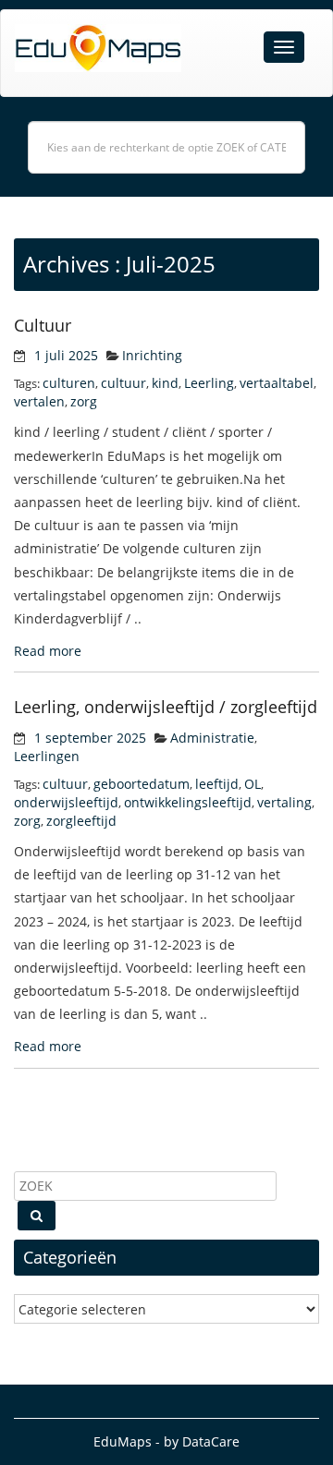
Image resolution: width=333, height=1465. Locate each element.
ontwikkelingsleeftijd (188, 802)
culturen (69, 383)
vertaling (284, 802)
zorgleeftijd (81, 820)
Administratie (212, 737)
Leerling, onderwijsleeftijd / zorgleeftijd (165, 707)
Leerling (209, 383)
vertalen (39, 401)
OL (252, 784)
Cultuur (42, 325)
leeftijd (217, 784)
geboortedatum (141, 784)
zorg (83, 401)
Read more (47, 651)
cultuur (123, 383)
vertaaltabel (277, 383)
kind (165, 383)
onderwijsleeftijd (66, 802)
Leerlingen (47, 756)
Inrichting (152, 355)
